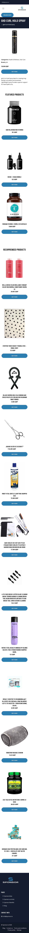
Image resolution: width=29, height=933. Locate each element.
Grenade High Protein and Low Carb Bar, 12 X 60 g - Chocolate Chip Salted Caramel (14, 851)
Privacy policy (11, 930)
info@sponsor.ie (5, 2)
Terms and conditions (20, 928)
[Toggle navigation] (3, 8)
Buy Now (14, 71)
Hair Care (22, 59)
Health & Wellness (14, 59)
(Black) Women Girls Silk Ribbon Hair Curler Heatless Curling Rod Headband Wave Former (14, 397)
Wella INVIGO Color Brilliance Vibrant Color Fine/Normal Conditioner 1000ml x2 (14, 287)
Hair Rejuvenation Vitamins (14, 130)
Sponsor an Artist (9, 899)
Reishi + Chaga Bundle (14, 177)
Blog (5, 906)
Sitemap (19, 930)
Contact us (9, 928)
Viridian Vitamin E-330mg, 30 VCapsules (14, 224)
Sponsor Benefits (9, 902)
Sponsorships (8, 896)
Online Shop (7, 15)
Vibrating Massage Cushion (14, 753)
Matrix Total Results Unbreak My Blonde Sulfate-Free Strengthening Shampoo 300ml (14, 650)
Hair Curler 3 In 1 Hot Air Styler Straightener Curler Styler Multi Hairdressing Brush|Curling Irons (14, 545)
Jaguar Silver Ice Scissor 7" (14, 446)
